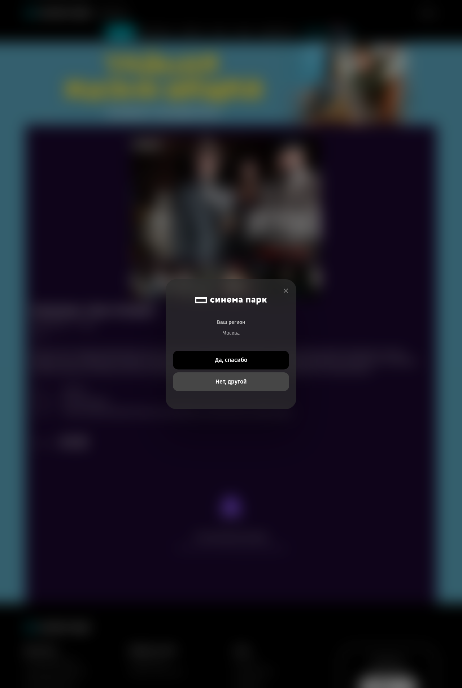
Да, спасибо (231, 359)
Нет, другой (231, 381)
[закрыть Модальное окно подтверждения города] (286, 290)
